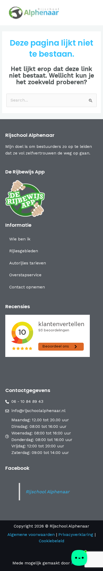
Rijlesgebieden (23, 251)
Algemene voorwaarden (31, 534)
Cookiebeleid (51, 541)
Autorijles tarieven (27, 263)
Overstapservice (25, 275)
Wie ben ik (19, 239)
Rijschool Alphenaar (47, 491)
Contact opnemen (27, 287)
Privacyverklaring (76, 534)
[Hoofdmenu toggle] (91, 13)
